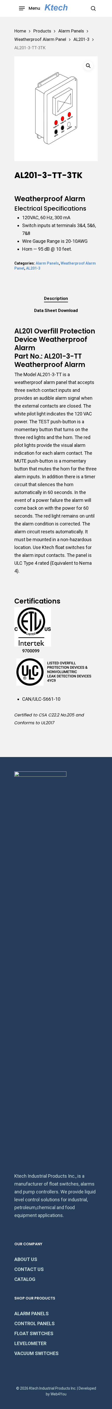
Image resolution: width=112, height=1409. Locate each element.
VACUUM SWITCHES (36, 1353)
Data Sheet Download (56, 310)
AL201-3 (81, 39)
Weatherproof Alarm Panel (40, 39)
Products (42, 31)
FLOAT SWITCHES (33, 1333)
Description (56, 298)
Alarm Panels (71, 31)
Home (20, 31)
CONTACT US (29, 1269)
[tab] (56, 298)
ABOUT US (25, 1259)
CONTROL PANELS (34, 1323)
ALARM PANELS (31, 1313)
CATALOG (24, 1279)
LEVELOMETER (30, 1343)
